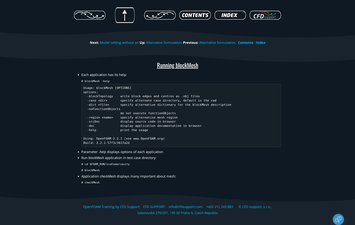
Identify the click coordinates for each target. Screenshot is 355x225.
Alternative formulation (164, 42)
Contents (245, 42)
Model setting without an (119, 42)
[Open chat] (338, 219)
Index (260, 42)
